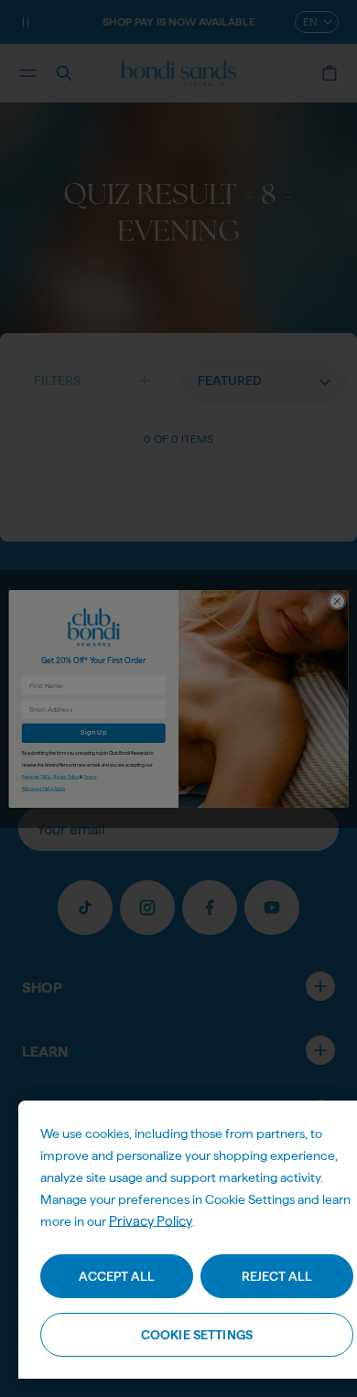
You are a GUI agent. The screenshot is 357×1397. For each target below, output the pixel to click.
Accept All (117, 1276)
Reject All (277, 1276)
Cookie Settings (197, 1334)
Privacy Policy (150, 1221)
